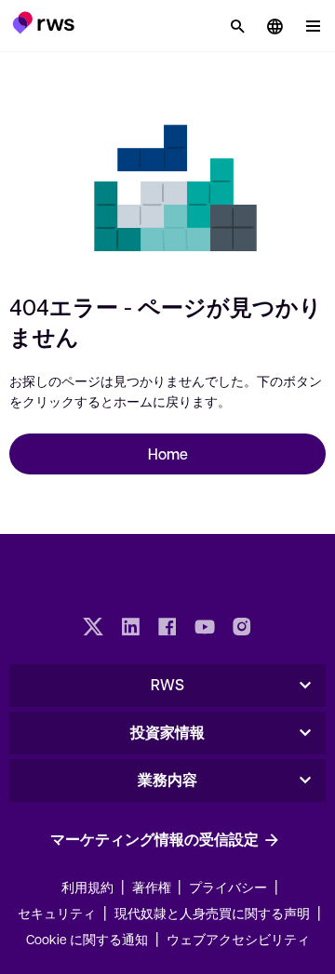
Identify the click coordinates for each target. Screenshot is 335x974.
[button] (43, 22)
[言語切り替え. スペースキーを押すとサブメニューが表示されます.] (274, 26)
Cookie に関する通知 (87, 938)
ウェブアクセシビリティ (238, 938)
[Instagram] (242, 629)
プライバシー (228, 886)
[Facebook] (167, 629)
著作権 (153, 886)
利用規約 (87, 886)
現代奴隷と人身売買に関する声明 (212, 912)
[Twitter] (93, 629)
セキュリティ (57, 912)
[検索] (237, 26)
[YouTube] (205, 629)
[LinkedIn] (130, 629)
